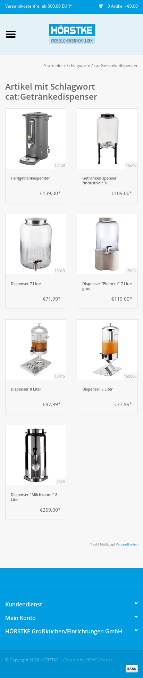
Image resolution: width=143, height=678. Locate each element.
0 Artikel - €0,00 (122, 6)
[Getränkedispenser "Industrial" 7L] (107, 139)
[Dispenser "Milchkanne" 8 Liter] (36, 455)
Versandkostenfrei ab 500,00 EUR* (38, 6)
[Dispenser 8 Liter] (36, 350)
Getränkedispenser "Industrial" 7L (99, 180)
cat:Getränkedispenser (116, 65)
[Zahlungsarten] (130, 668)
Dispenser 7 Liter (26, 283)
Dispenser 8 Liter (26, 389)
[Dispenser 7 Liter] (36, 244)
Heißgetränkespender (30, 178)
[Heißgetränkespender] (36, 139)
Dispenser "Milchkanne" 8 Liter (34, 497)
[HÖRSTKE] (82, 33)
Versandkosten (127, 544)
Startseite (53, 65)
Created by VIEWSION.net (87, 660)
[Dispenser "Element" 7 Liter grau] (107, 244)
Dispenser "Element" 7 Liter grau (107, 286)
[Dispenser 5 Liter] (107, 350)
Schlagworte (78, 65)
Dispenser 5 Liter (97, 389)
